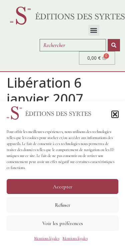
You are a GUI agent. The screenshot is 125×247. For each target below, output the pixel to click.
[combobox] (73, 45)
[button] (115, 114)
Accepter (62, 187)
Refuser (62, 205)
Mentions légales (46, 238)
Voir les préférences (62, 223)
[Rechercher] (114, 45)
